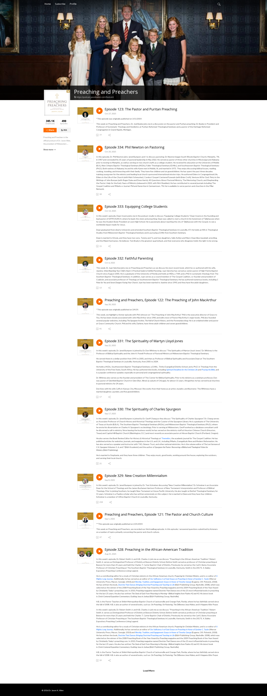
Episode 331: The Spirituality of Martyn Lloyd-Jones (144, 341)
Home (47, 3)
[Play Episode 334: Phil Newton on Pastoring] (99, 149)
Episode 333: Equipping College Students (136, 206)
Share (51, 130)
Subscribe (60, 3)
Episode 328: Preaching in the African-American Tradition (149, 550)
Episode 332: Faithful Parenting (129, 258)
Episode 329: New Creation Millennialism (136, 476)
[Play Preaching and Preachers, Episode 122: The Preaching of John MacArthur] (99, 301)
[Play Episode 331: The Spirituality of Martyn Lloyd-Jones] (99, 342)
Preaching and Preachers (106, 91)
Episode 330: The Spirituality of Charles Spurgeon (143, 409)
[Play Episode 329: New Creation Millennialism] (99, 477)
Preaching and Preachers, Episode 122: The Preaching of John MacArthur (161, 300)
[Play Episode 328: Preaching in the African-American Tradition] (99, 551)
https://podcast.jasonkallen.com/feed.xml (95, 97)
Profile (73, 3)
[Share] (109, 135)
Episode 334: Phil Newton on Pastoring (134, 147)
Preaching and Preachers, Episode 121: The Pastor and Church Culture (159, 514)
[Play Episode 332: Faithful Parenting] (99, 260)
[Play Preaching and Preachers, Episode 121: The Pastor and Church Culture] (99, 516)
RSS (65, 130)
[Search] (219, 4)
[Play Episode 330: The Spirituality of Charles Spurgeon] (99, 411)
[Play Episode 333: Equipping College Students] (99, 208)
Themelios (165, 438)
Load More (148, 670)
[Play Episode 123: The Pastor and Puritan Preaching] (99, 111)
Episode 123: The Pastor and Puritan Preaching (141, 109)
